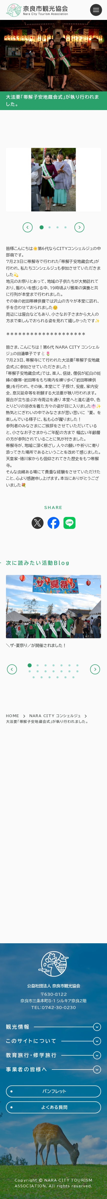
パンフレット (54, 1091)
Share (53, 523)
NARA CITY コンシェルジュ (55, 716)
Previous (28, 227)
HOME (12, 716)
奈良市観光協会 (37, 10)
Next (79, 227)
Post (38, 523)
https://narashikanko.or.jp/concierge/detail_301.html (53, 612)
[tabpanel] (53, 181)
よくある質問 (54, 1107)
